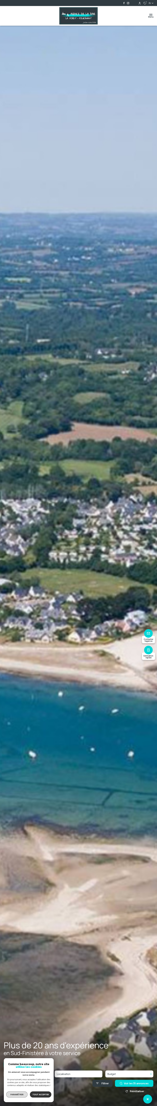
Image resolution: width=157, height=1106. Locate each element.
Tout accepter (41, 1094)
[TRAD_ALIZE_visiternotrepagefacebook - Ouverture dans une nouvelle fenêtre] (123, 3)
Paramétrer (16, 1094)
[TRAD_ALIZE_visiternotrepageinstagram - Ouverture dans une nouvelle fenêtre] (128, 3)
